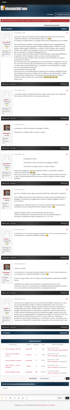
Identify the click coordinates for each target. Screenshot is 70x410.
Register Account (63, 14)
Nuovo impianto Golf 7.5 (13, 349)
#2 (67, 90)
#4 (67, 154)
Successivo (63, 333)
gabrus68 (29, 349)
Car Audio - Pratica (24, 20)
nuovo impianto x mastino (13, 360)
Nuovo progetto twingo (12, 372)
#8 (67, 299)
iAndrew (38, 405)
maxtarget (29, 372)
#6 (67, 229)
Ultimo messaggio (52, 350)
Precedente (6, 333)
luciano (6, 99)
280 (36, 372)
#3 (67, 124)
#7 (67, 264)
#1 (67, 33)
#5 (67, 189)
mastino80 (28, 360)
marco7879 (6, 42)
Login (51, 14)
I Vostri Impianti (35, 20)
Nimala (29, 366)
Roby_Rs (28, 355)
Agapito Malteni (63, 350)
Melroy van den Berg (48, 405)
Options (64, 28)
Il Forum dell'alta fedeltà (10, 20)
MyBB (24, 405)
